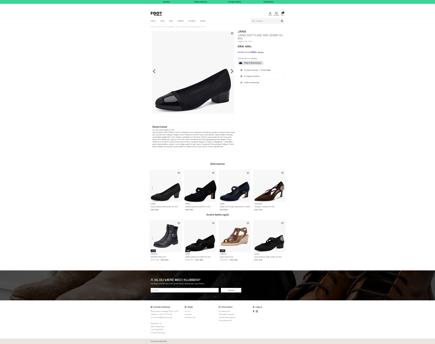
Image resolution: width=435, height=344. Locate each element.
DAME (159, 27)
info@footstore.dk (164, 317)
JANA (178, 27)
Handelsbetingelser (227, 317)
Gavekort (166, 2)
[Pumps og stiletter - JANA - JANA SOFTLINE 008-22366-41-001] (193, 72)
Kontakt (188, 314)
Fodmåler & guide (226, 314)
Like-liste (232, 33)
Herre (162, 21)
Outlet (202, 21)
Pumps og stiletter (168, 27)
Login (270, 13)
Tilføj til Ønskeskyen (252, 63)
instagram (257, 311)
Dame (153, 21)
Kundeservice (268, 2)
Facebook (254, 311)
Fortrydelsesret (225, 320)
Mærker (181, 21)
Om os (187, 311)
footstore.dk (190, 317)
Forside (153, 27)
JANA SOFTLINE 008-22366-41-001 (193, 27)
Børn (171, 21)
